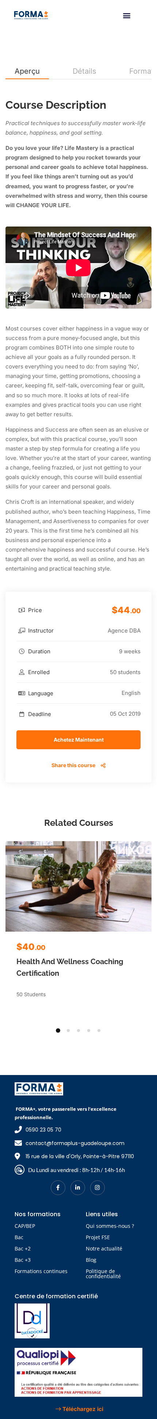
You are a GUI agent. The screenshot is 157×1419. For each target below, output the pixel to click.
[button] (126, 15)
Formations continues (41, 1271)
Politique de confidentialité (103, 1274)
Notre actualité (104, 1248)
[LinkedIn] (77, 1187)
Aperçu (27, 71)
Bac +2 (23, 1248)
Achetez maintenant (79, 739)
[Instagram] (97, 1187)
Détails (84, 71)
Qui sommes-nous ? (110, 1225)
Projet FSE (98, 1237)
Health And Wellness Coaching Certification (69, 967)
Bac (19, 1237)
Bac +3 (23, 1259)
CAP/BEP (25, 1225)
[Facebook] (58, 1187)
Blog (91, 1259)
